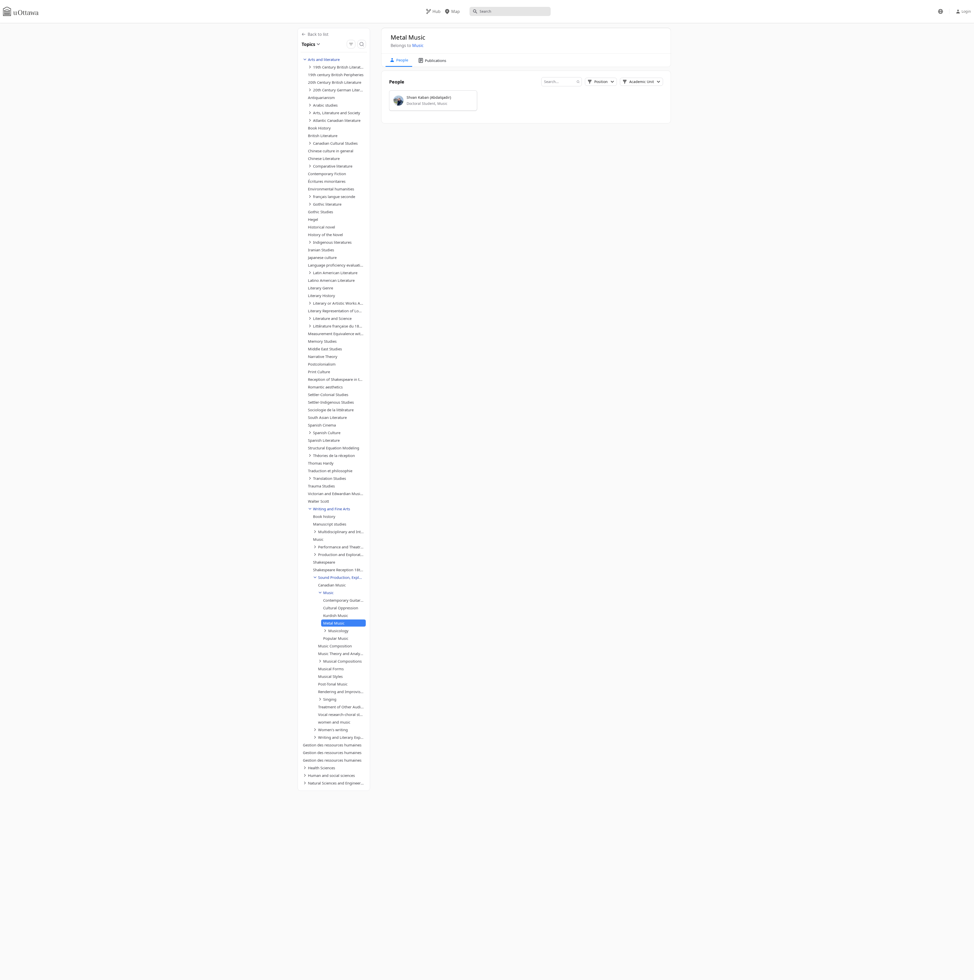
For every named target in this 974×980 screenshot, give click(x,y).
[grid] (526, 103)
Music (418, 45)
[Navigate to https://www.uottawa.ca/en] (21, 11)
